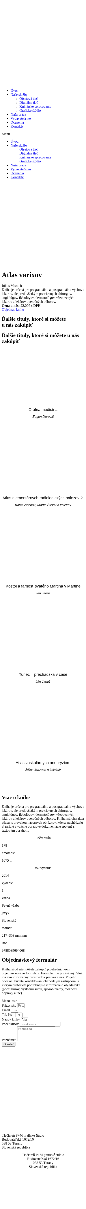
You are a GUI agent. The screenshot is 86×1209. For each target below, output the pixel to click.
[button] (43, 134)
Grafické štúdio (30, 110)
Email (6, 1010)
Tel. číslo (8, 1015)
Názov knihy (11, 1019)
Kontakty (17, 126)
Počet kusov (11, 1024)
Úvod (15, 90)
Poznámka (9, 1040)
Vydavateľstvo (21, 118)
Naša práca (18, 114)
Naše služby (19, 94)
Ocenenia (17, 122)
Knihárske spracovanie (35, 106)
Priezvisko (9, 1005)
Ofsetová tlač (28, 98)
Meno (6, 1001)
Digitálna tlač (28, 102)
